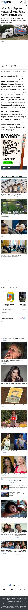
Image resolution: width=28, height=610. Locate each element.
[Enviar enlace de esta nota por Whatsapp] (10, 66)
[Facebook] (4, 590)
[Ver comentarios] (25, 6)
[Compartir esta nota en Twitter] (6, 66)
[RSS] (20, 589)
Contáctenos (18, 594)
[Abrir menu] (2, 2)
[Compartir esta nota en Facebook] (2, 66)
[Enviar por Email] (14, 66)
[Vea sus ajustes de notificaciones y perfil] (25, 2)
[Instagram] (16, 590)
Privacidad (24, 594)
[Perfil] (14, 586)
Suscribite (8, 163)
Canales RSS (4, 594)
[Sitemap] (24, 589)
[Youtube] (12, 589)
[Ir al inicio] (10, 2)
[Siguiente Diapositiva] (25, 301)
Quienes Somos (11, 594)
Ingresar (21, 2)
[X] (8, 590)
